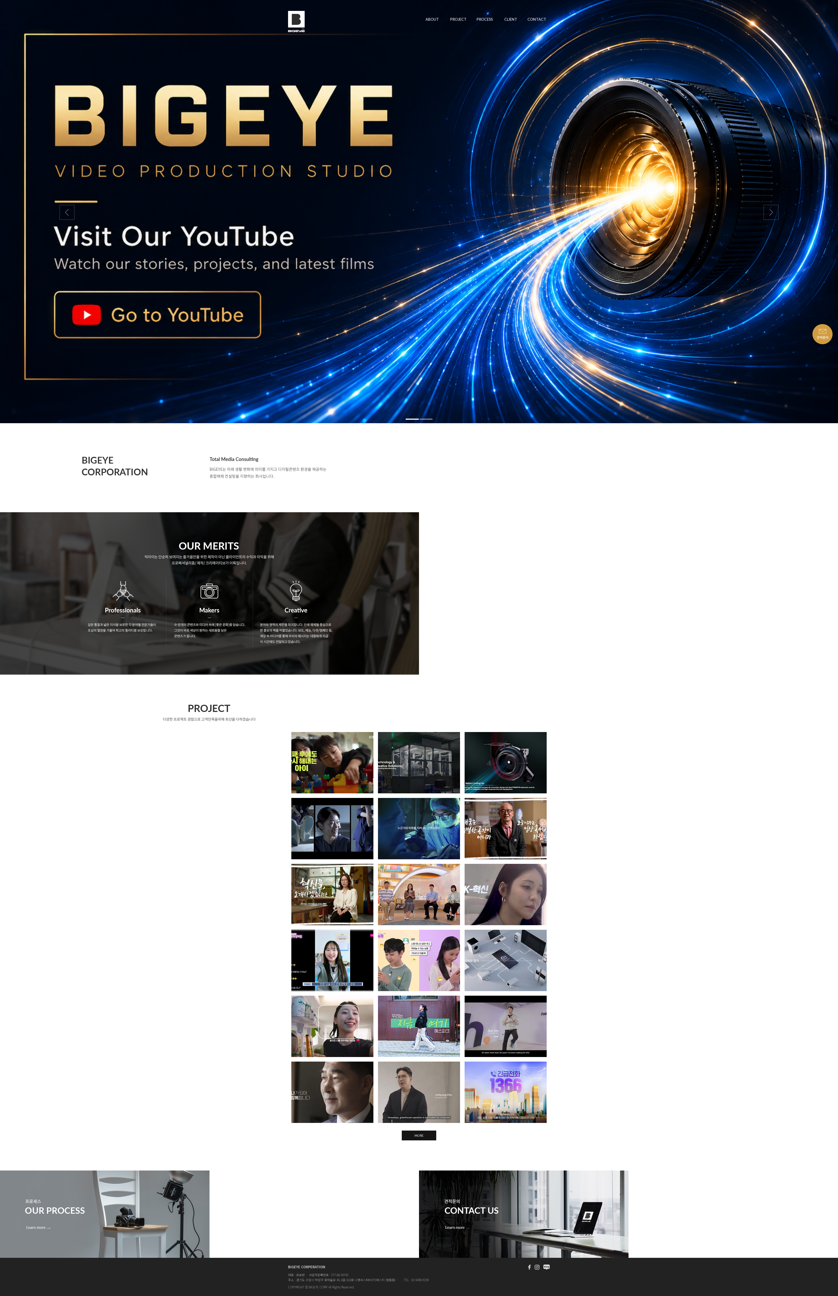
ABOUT (432, 19)
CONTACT (536, 19)
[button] (63, 211)
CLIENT (510, 19)
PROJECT (458, 19)
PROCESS (484, 19)
